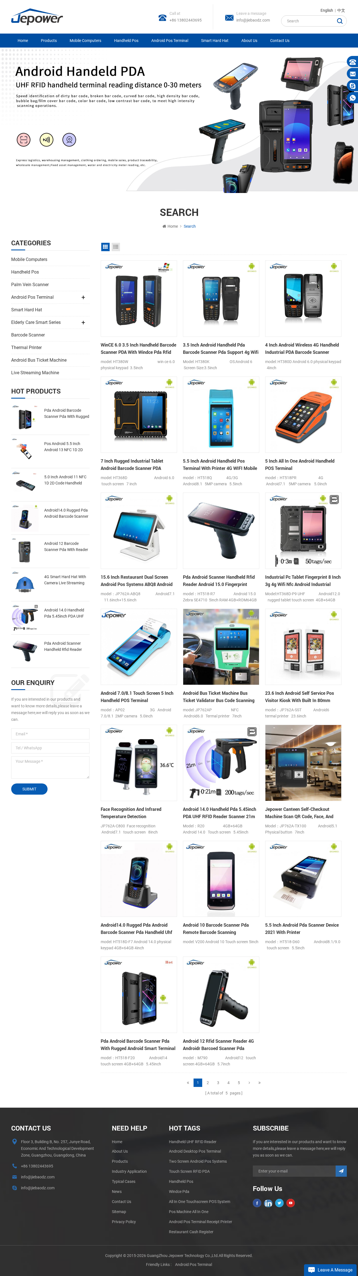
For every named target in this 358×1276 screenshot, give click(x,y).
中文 (341, 10)
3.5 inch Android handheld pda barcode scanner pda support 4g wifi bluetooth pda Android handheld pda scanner (220, 349)
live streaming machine (35, 372)
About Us (249, 40)
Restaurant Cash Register (191, 1232)
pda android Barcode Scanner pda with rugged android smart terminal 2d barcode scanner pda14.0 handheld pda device (66, 414)
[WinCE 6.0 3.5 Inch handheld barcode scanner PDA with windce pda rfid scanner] (139, 298)
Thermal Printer (26, 347)
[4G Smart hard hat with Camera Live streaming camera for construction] (25, 584)
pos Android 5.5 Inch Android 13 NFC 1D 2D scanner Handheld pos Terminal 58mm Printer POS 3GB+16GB (64, 447)
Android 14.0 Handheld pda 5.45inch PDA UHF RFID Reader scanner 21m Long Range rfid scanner (67, 613)
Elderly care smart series (36, 322)
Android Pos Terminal (169, 40)
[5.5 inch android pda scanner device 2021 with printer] (303, 879)
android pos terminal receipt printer (200, 1222)
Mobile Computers (85, 40)
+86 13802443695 (185, 20)
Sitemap (119, 1211)
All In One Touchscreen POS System (199, 1201)
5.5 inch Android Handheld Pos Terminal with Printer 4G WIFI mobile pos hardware (220, 465)
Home (23, 40)
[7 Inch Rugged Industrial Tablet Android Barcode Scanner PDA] (139, 414)
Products (49, 40)
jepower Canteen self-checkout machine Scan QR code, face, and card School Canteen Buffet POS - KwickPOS (299, 813)
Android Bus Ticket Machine (39, 360)
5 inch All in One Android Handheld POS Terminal (300, 464)
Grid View (105, 247)
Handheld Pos (126, 40)
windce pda (179, 1191)
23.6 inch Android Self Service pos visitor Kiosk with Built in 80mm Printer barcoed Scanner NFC (299, 697)
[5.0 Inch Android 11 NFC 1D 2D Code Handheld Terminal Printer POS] (25, 484)
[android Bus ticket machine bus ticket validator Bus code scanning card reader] (221, 647)
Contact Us (279, 40)
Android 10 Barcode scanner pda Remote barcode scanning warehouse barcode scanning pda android (217, 929)
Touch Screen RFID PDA (189, 1171)
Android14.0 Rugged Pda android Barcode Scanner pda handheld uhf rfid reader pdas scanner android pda (66, 513)
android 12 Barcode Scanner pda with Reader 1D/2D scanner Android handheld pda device (66, 547)
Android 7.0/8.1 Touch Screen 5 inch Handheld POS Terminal (137, 696)
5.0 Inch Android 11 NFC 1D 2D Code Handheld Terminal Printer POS (65, 480)
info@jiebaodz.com (253, 20)
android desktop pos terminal (195, 1151)
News (117, 1191)
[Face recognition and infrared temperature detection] (139, 763)
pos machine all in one (188, 1211)
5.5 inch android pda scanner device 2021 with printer (302, 928)
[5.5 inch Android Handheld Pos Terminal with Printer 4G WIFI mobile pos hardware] (221, 414)
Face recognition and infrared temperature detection (131, 812)
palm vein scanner (30, 284)
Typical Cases (123, 1181)
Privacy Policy (124, 1222)
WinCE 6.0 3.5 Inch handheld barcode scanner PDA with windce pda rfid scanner (138, 349)
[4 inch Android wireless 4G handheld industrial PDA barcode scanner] (303, 298)
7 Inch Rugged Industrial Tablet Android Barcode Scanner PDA (132, 464)
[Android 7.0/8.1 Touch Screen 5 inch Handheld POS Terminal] (139, 647)
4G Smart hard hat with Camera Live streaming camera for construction (66, 580)
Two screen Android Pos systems (198, 1161)
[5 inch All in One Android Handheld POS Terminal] (303, 414)
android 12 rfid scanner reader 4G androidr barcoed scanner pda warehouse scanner (218, 1045)
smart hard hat (215, 40)
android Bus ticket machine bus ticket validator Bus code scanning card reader (219, 697)
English (327, 10)
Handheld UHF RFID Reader (192, 1142)
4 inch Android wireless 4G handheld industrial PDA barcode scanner (302, 348)
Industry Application (129, 1171)
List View (116, 247)
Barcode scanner (28, 335)
